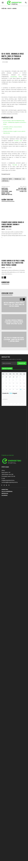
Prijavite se (22, 363)
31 (17, 377)
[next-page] (5, 277)
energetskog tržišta (16, 76)
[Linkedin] (6, 485)
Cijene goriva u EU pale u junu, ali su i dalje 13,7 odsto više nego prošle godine (13, 262)
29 (10, 377)
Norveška (15, 164)
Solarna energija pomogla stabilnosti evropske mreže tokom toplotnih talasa (14, 322)
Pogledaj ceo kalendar (8, 455)
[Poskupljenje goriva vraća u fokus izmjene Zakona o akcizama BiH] (14, 212)
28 (6, 377)
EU (23, 179)
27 (2, 377)
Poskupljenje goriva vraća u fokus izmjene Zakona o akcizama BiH (13, 224)
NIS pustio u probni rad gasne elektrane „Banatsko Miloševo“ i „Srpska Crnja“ (14, 339)
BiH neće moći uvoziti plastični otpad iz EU (21, 189)
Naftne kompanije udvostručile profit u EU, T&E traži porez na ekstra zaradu (14, 304)
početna (4, 8)
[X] (9, 485)
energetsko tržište (7, 179)
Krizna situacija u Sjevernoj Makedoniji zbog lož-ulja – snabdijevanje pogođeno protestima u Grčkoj (14, 122)
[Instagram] (4, 485)
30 (13, 377)
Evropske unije (18, 140)
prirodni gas (17, 179)
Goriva (14, 8)
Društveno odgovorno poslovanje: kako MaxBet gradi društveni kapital (7, 191)
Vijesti (9, 8)
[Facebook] (2, 485)
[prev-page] (3, 277)
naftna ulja (5, 180)
